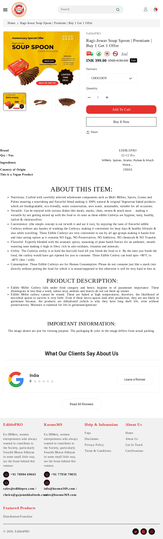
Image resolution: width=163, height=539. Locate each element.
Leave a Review (134, 379)
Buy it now (121, 122)
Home (11, 23)
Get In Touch (134, 444)
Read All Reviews (81, 404)
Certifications (134, 450)
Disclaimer (92, 439)
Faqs (88, 433)
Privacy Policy (94, 444)
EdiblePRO (22, 531)
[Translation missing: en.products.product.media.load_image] (14, 102)
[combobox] (91, 10)
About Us (131, 439)
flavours (91, 69)
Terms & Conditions (98, 450)
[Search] (118, 10)
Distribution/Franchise (17, 516)
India (34, 375)
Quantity (91, 88)
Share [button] (94, 132)
